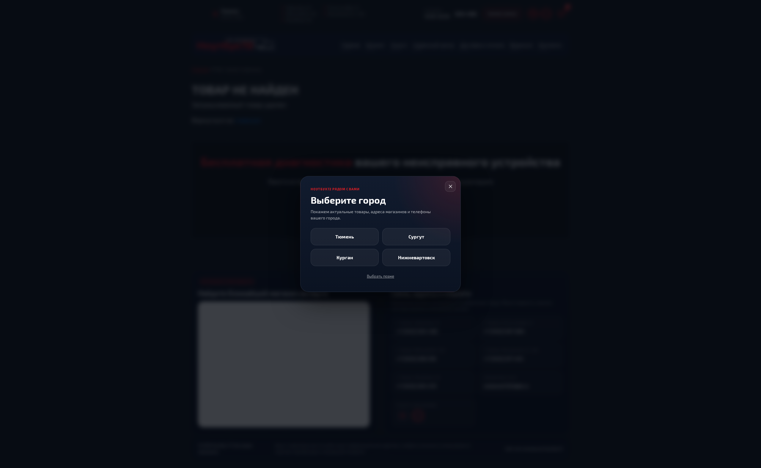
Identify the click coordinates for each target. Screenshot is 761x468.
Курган (345, 257)
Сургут (416, 236)
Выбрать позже (380, 276)
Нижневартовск (416, 257)
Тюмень (344, 236)
